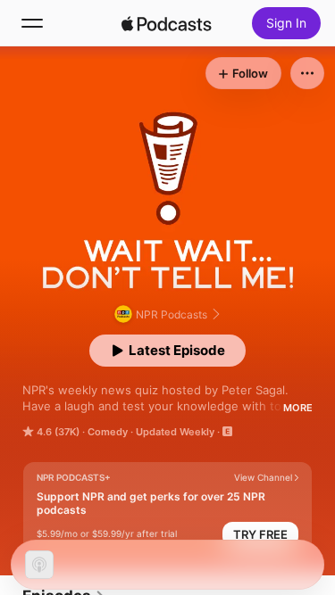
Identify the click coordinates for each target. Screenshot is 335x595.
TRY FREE (260, 534)
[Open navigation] (32, 23)
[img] (167, 23)
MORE (298, 407)
